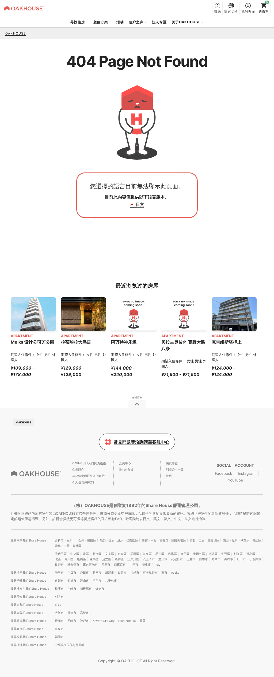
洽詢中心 (125, 463)
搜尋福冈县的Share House (28, 637)
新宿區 (97, 554)
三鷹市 (191, 559)
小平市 (134, 564)
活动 (120, 22)
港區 (86, 554)
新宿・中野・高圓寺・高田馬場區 (164, 540)
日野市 (59, 564)
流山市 (84, 580)
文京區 (109, 554)
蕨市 (164, 572)
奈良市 (59, 629)
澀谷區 (213, 554)
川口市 (71, 572)
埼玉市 (59, 572)
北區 (58, 559)
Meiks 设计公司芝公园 (32, 342)
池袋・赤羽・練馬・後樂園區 (119, 540)
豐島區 (250, 554)
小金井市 (255, 559)
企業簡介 (78, 469)
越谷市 (122, 572)
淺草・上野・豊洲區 (68, 546)
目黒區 (172, 554)
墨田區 (134, 554)
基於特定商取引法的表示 (88, 476)
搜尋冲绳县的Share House (28, 645)
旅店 (169, 476)
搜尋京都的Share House (27, 605)
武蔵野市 (177, 559)
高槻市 (84, 613)
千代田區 (61, 554)
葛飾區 (119, 559)
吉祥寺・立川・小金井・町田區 (75, 540)
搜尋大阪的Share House (27, 613)
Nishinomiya (127, 621)
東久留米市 (90, 564)
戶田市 (84, 572)
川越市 (134, 572)
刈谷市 (59, 597)
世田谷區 (199, 554)
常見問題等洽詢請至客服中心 (141, 442)
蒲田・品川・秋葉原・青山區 (242, 540)
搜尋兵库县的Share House (28, 621)
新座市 (97, 572)
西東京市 (120, 564)
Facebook (223, 473)
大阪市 (59, 613)
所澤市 (109, 572)
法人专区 (159, 22)
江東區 (147, 554)
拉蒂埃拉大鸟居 (76, 342)
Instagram (247, 473)
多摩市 (105, 564)
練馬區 (94, 559)
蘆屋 (142, 621)
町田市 (241, 559)
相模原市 (86, 589)
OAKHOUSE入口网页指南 (89, 463)
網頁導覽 (172, 463)
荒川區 (68, 559)
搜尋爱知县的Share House (28, 597)
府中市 (203, 559)
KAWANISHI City (104, 621)
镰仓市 (100, 589)
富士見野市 (150, 572)
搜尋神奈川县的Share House (30, 589)
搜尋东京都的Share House (28, 540)
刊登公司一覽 (175, 469)
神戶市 (84, 621)
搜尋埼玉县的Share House (28, 572)
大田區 (185, 554)
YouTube (235, 480)
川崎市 (71, 589)
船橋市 (71, 580)
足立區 (106, 559)
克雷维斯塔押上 (227, 342)
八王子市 (149, 559)
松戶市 (97, 580)
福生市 (146, 564)
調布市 (228, 559)
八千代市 (111, 580)
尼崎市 (71, 621)
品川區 (159, 554)
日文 (140, 204)
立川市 (162, 559)
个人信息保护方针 (84, 482)
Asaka (175, 572)
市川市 (59, 580)
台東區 (122, 554)
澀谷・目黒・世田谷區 (204, 540)
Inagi (158, 564)
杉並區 (238, 554)
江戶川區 (133, 559)
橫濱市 (59, 589)
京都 (58, 605)
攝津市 (71, 613)
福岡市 (59, 637)
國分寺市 (73, 564)
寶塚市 (59, 621)
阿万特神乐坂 (124, 342)
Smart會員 (126, 469)
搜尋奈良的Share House (27, 629)
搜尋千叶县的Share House (28, 580)
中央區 (74, 554)
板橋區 (81, 559)
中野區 (225, 554)
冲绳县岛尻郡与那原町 (69, 645)
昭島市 (216, 559)
